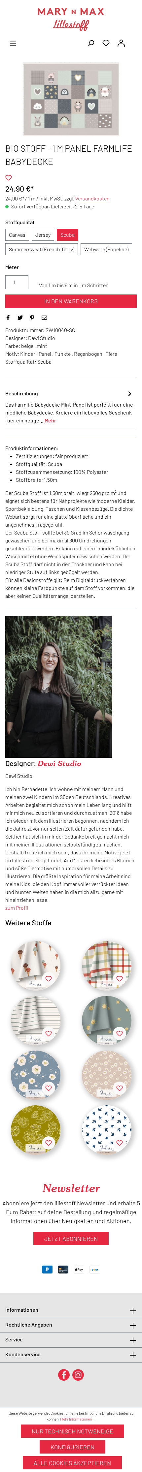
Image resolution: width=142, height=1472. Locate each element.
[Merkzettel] (106, 42)
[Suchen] (90, 42)
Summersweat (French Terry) (41, 249)
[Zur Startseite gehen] (71, 19)
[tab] (69, 406)
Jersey (43, 234)
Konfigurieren (72, 1447)
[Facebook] (64, 1374)
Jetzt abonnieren (71, 1238)
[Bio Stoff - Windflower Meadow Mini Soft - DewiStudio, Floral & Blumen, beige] (106, 1075)
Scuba (67, 234)
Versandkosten (92, 198)
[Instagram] (78, 1374)
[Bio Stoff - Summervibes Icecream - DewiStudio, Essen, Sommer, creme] (35, 966)
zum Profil (16, 908)
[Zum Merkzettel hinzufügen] (8, 177)
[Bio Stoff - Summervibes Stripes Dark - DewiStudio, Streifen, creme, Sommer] (35, 1020)
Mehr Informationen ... (77, 1419)
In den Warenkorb (71, 301)
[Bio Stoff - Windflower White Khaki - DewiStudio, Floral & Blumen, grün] (35, 1130)
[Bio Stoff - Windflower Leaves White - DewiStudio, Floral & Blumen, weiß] (106, 1130)
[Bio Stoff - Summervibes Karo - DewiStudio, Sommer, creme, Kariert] (106, 966)
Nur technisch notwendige (72, 1431)
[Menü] (12, 42)
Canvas (17, 234)
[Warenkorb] (133, 41)
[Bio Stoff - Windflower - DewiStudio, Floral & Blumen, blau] (35, 1075)
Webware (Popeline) (106, 249)
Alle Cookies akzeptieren (72, 1462)
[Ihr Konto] (121, 42)
